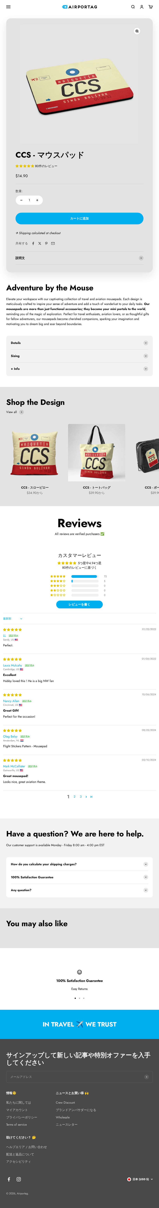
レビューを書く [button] (79, 604)
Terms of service (16, 1124)
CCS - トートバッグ (97, 487)
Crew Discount (65, 1102)
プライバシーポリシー (21, 1117)
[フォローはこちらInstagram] (18, 1179)
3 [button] (81, 796)
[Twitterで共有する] (39, 243)
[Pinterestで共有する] (46, 243)
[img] (12, 629)
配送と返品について (20, 1154)
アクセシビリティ (18, 1161)
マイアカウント (17, 1110)
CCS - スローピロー (35, 487)
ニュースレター (67, 1124)
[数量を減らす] (21, 200)
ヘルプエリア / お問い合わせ (26, 1147)
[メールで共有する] (53, 243)
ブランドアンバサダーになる (76, 1110)
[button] (25, 166)
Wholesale (63, 1117)
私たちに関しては (18, 1102)
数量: (19, 191)
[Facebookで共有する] (33, 243)
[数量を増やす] (37, 200)
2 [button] (74, 796)
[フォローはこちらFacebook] (8, 1179)
